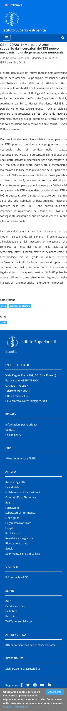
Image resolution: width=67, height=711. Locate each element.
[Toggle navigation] (7, 38)
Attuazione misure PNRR (20, 458)
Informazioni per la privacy (21, 424)
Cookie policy (13, 435)
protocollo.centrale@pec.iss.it (29, 401)
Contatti (10, 429)
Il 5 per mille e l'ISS (16, 577)
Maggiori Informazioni (15, 706)
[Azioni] (6, 5)
